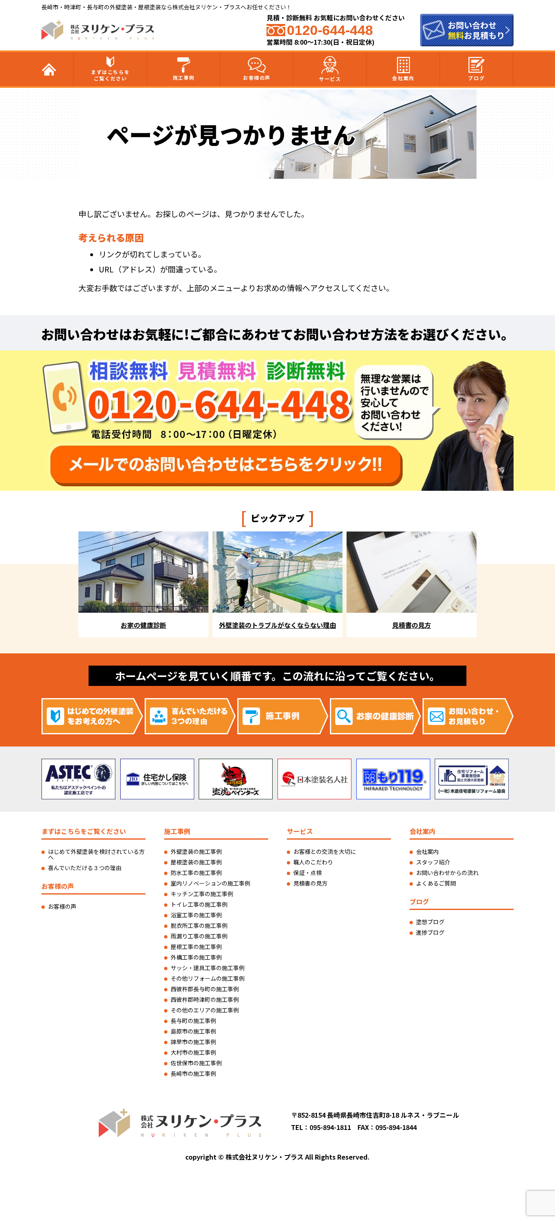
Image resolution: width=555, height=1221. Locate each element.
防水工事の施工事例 (196, 872)
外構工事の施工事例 (196, 957)
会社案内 (403, 77)
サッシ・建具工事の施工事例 (208, 968)
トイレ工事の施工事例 (199, 904)
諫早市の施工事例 (193, 1042)
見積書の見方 (310, 883)
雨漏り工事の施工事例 (199, 936)
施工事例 (184, 77)
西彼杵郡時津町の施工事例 (205, 999)
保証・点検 (307, 872)
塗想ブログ (430, 922)
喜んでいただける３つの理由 (84, 868)
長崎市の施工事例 (193, 1073)
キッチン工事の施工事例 (202, 894)
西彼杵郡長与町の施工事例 (205, 989)
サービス (330, 78)
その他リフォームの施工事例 (208, 978)
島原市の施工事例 (193, 1031)
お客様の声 (257, 77)
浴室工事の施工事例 (196, 915)
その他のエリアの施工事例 (205, 1010)
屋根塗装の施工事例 (196, 862)
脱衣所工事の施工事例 (199, 925)
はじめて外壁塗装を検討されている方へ (96, 854)
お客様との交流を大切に (324, 851)
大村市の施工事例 (193, 1052)
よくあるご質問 (436, 883)
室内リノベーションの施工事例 (210, 883)
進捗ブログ (430, 932)
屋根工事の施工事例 (196, 946)
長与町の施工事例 (193, 1020)
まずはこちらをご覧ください (110, 75)
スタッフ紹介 (433, 862)
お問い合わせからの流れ (447, 872)
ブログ (476, 77)
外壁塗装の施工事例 (196, 851)
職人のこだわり (313, 862)
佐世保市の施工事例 (196, 1063)
